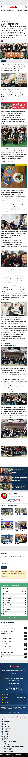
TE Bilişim (17, 712)
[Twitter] (14, 500)
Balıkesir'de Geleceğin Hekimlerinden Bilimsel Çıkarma (20, 530)
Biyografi (6, 733)
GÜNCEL (3, 10)
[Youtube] (19, 500)
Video (6, 724)
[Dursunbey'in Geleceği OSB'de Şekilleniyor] (7, 537)
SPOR (13, 10)
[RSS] (21, 689)
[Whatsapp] (19, 689)
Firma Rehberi (8, 728)
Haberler (3, 21)
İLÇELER (26, 10)
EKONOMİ (19, 10)
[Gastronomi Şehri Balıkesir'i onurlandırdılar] (14, 51)
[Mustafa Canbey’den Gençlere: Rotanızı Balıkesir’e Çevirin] (21, 511)
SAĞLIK (4, 708)
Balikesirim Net (12, 494)
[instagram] (13, 716)
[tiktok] (25, 716)
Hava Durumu (19, 694)
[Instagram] (17, 500)
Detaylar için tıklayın (14, 617)
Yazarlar (6, 726)
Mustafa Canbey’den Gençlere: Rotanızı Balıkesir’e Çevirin (19, 517)
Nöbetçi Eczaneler (7, 694)
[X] (9, 689)
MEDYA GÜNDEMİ (21, 708)
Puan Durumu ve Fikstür (21, 697)
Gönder (4, 567)
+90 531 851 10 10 (15, 680)
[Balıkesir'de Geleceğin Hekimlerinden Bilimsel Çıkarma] (21, 525)
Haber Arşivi (6, 702)
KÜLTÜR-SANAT (10, 708)
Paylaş (4, 60)
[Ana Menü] (1, 7)
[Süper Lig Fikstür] (26, 622)
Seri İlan (6, 729)
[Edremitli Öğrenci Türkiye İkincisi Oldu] (21, 537)
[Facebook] (12, 500)
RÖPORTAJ (24, 707)
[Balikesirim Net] (4, 495)
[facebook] (5, 716)
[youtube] (17, 716)
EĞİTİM (8, 21)
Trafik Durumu (6, 697)
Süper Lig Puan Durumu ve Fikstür (15, 746)
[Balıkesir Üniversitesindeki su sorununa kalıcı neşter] (7, 525)
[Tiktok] (16, 689)
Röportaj (6, 731)
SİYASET (9, 10)
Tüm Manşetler (6, 699)
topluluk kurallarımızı (13, 571)
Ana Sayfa (7, 719)
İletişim (6, 738)
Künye (6, 736)
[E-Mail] (9, 500)
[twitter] (9, 716)
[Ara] (26, 7)
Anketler (6, 734)
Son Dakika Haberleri (20, 699)
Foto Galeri (7, 723)
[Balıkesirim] (13, 7)
